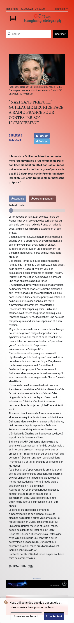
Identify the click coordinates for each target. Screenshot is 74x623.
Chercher (60, 33)
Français (60, 8)
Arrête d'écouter (44, 198)
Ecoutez (19, 198)
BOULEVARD (15, 135)
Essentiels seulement (26, 616)
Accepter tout (54, 616)
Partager (43, 135)
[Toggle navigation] (13, 18)
